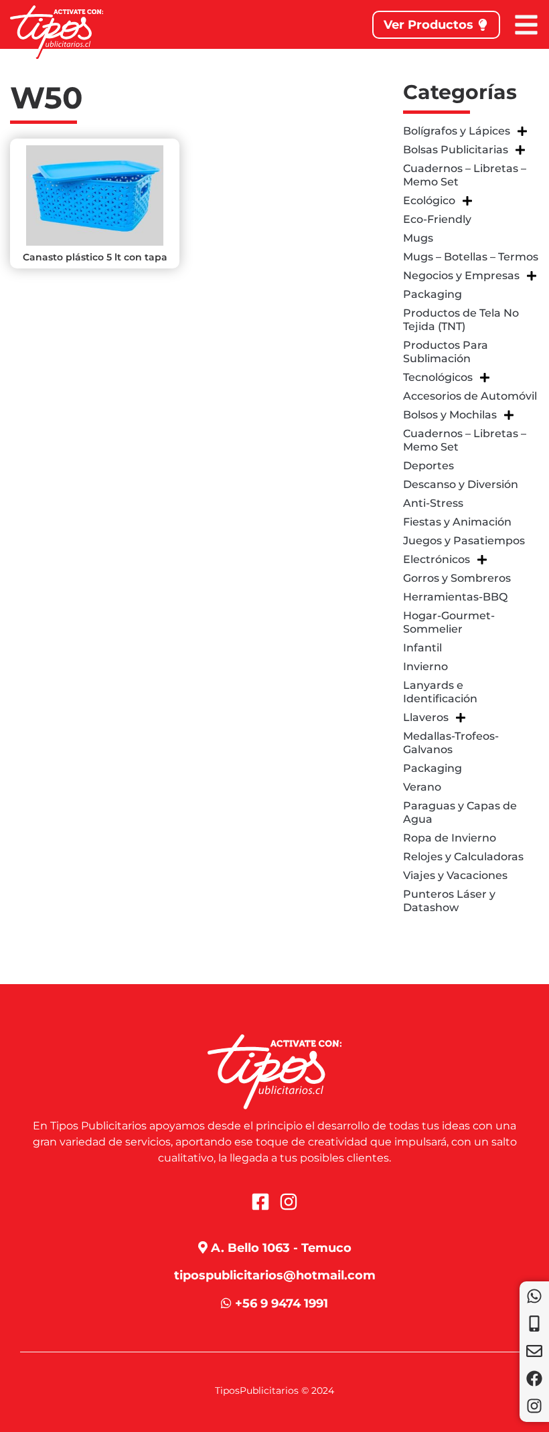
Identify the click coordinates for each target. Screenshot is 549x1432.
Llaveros (426, 717)
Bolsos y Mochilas (450, 414)
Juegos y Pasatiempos (464, 540)
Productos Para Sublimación (445, 352)
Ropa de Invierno (449, 837)
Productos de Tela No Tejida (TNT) (461, 320)
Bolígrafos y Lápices (456, 131)
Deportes (428, 465)
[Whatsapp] (534, 1296)
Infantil (422, 647)
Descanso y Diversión (460, 484)
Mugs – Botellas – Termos (470, 256)
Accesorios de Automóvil (470, 396)
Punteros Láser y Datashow (449, 901)
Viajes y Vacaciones (455, 875)
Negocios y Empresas (461, 275)
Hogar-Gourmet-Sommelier (449, 622)
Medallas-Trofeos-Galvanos (451, 743)
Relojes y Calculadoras (463, 856)
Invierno (425, 666)
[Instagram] (534, 1406)
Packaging (432, 294)
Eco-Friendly (437, 219)
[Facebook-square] (260, 1201)
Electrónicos (436, 559)
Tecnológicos (438, 377)
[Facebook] (534, 1378)
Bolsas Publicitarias (455, 149)
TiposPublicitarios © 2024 (274, 1390)
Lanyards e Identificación (440, 692)
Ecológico (429, 200)
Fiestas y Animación (457, 521)
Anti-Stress (433, 503)
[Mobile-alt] (534, 1324)
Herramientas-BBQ (455, 596)
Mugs (418, 238)
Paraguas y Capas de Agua (460, 812)
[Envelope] (534, 1351)
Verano (422, 787)
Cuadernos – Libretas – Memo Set (464, 175)
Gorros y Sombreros (457, 578)
